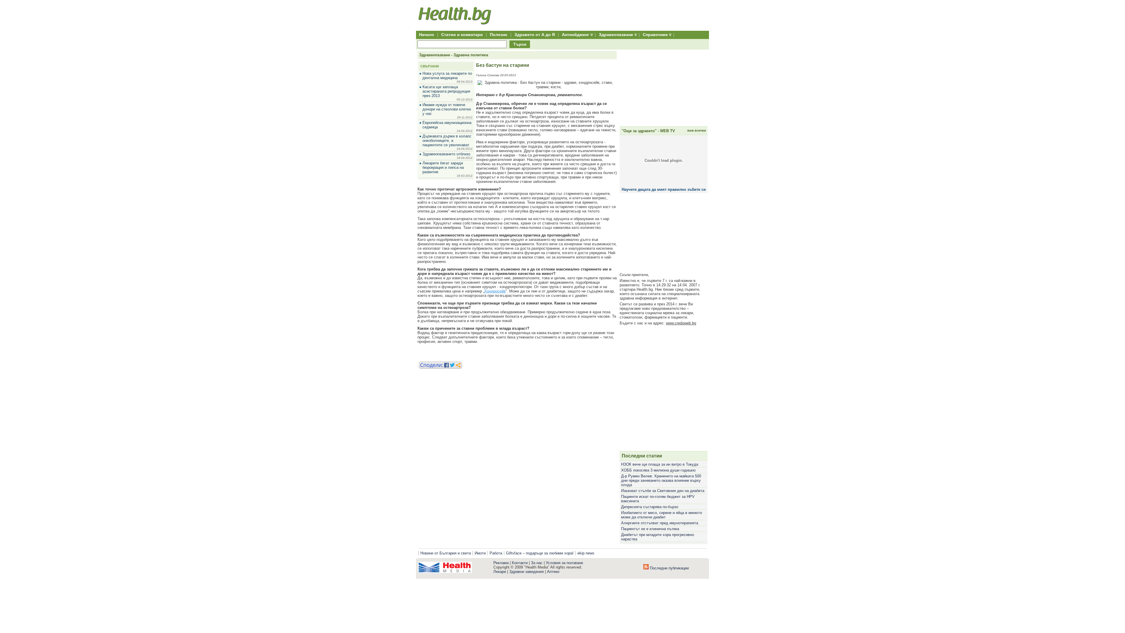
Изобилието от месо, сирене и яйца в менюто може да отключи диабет (661, 515)
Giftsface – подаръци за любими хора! (540, 553)
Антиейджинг (575, 34)
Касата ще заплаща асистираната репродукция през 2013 (446, 91)
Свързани (429, 66)
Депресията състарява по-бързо (649, 507)
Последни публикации (669, 568)
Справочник (655, 34)
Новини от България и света (445, 553)
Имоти (480, 553)
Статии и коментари (462, 34)
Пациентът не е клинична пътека (650, 529)
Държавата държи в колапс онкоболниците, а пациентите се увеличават (446, 140)
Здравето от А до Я (534, 34)
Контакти (520, 563)
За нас (537, 563)
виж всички (696, 130)
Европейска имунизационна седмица (446, 124)
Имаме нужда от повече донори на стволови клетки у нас (446, 109)
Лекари (499, 571)
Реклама (501, 563)
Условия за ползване (564, 563)
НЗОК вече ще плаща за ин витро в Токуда (659, 464)
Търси (519, 44)
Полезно (498, 34)
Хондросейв (495, 291)
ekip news (585, 553)
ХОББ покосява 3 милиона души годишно (658, 470)
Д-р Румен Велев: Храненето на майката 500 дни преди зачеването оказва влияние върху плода (661, 480)
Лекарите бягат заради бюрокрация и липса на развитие (443, 167)
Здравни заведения (526, 571)
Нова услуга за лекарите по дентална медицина (447, 75)
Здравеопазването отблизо (446, 154)
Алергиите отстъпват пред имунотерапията (659, 523)
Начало (426, 34)
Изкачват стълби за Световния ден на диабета (662, 491)
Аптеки (553, 571)
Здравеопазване (616, 34)
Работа (496, 553)
